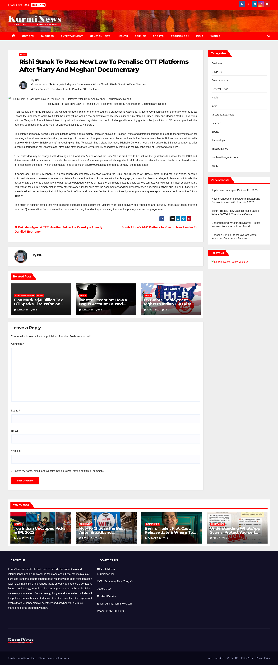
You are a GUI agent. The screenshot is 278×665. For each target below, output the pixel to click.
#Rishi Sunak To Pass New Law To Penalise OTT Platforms (65, 89)
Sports (158, 36)
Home (209, 658)
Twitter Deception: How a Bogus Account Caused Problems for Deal (103, 304)
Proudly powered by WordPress (23, 658)
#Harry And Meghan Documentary (72, 84)
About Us (219, 658)
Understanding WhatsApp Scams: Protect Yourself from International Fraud (235, 532)
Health (122, 36)
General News (100, 36)
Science (140, 36)
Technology (180, 36)
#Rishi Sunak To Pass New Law (128, 84)
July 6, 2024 (220, 538)
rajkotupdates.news (24, 295)
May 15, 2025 (24, 538)
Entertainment (72, 36)
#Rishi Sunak (101, 84)
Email (15, 430)
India (200, 36)
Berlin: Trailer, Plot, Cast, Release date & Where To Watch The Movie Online (169, 532)
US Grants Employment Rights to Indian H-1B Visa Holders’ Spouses (167, 304)
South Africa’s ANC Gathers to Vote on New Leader (157, 227)
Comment (17, 343)
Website (16, 450)
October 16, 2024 (158, 538)
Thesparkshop (220, 148)
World (215, 36)
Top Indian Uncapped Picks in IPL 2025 (235, 190)
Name (15, 410)
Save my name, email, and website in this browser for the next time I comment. (59, 471)
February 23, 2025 (93, 538)
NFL (37, 80)
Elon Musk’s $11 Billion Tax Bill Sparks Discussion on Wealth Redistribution (38, 304)
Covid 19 (28, 36)
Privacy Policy (263, 658)
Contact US (232, 658)
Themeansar (63, 658)
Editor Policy (247, 658)
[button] (268, 36)
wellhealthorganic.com (225, 157)
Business (47, 36)
